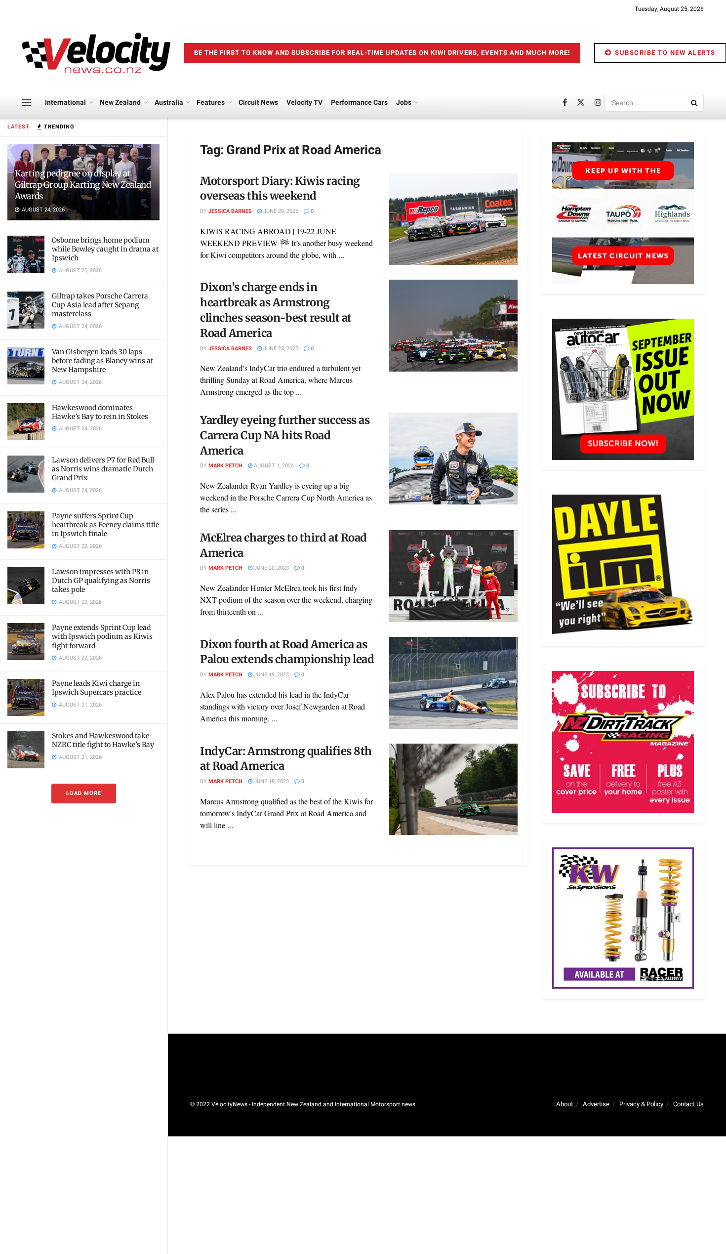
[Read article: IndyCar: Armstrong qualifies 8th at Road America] (453, 790)
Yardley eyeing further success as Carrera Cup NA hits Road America (284, 435)
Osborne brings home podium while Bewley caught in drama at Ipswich (105, 249)
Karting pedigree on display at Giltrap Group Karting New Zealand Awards (83, 185)
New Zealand (120, 102)
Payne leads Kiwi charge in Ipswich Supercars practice (96, 688)
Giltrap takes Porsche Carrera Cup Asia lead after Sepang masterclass (100, 305)
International (65, 102)
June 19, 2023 (270, 674)
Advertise (596, 1104)
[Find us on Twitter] (581, 102)
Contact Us (688, 1104)
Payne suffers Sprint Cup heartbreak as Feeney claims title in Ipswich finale (105, 524)
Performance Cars (359, 102)
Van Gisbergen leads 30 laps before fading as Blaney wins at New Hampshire (102, 360)
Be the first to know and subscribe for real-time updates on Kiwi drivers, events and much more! (382, 52)
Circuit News (258, 102)
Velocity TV (304, 102)
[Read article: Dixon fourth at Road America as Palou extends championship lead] (453, 683)
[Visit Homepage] (96, 53)
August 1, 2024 (273, 465)
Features (211, 102)
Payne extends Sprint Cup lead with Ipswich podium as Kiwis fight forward (102, 636)
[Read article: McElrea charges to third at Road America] (453, 576)
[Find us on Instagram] (598, 102)
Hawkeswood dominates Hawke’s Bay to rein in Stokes (100, 412)
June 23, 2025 (280, 348)
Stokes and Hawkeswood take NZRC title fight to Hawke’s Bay (103, 740)
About (564, 1104)
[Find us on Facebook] (565, 102)
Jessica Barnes (230, 211)
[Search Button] (695, 103)
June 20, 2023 (270, 568)
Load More (83, 793)
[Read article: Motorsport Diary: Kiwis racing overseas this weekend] (453, 219)
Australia (169, 102)
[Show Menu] (26, 102)
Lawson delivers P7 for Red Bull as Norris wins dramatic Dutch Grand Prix (103, 469)
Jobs (403, 102)
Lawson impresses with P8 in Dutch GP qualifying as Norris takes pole (101, 580)
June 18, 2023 (270, 781)
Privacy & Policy (641, 1104)
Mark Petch (225, 465)
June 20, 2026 (280, 211)
